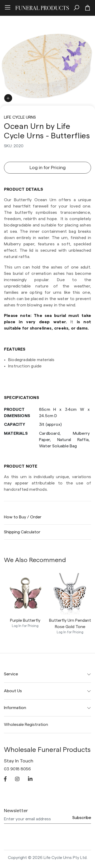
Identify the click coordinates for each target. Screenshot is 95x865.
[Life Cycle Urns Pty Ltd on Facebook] (5, 779)
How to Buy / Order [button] (22, 517)
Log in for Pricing (48, 167)
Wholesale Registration (26, 724)
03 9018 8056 (17, 769)
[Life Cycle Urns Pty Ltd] (42, 7)
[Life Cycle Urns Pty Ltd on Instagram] (17, 779)
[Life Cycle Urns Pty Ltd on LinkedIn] (30, 779)
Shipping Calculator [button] (22, 532)
